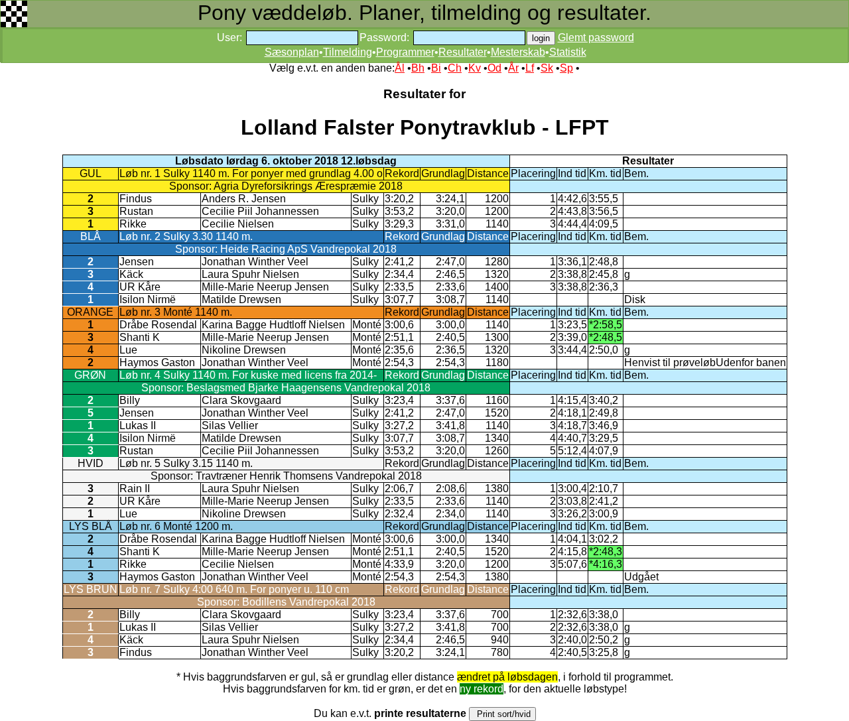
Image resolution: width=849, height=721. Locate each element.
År (513, 68)
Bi (436, 68)
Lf (529, 68)
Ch (455, 68)
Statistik (567, 52)
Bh (417, 68)
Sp (566, 68)
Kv (474, 68)
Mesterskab (518, 52)
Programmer (405, 52)
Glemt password (596, 37)
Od (494, 68)
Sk (547, 68)
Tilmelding (347, 52)
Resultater (462, 52)
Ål (400, 68)
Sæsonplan (292, 52)
